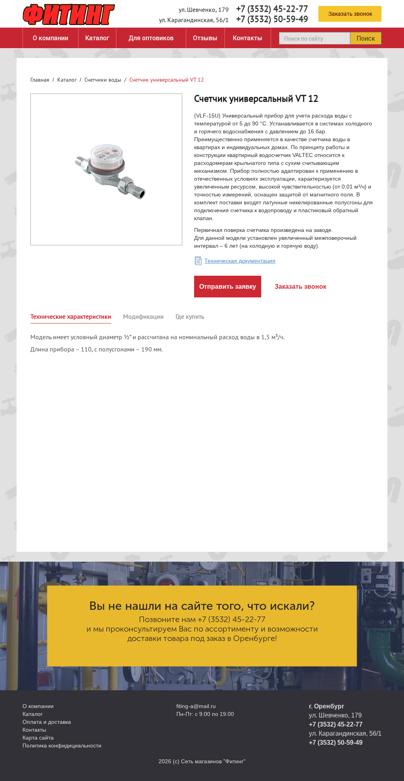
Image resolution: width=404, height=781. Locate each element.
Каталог (97, 38)
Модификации (143, 316)
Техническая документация (239, 261)
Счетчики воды (102, 79)
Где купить (190, 316)
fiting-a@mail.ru (196, 706)
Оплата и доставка (46, 722)
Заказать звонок (350, 13)
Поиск (366, 38)
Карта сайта (38, 737)
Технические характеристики (70, 316)
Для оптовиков (151, 38)
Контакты (247, 38)
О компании (50, 38)
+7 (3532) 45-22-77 (272, 8)
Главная (39, 79)
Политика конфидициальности (61, 745)
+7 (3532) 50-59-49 (272, 18)
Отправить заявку (227, 286)
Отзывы (205, 38)
